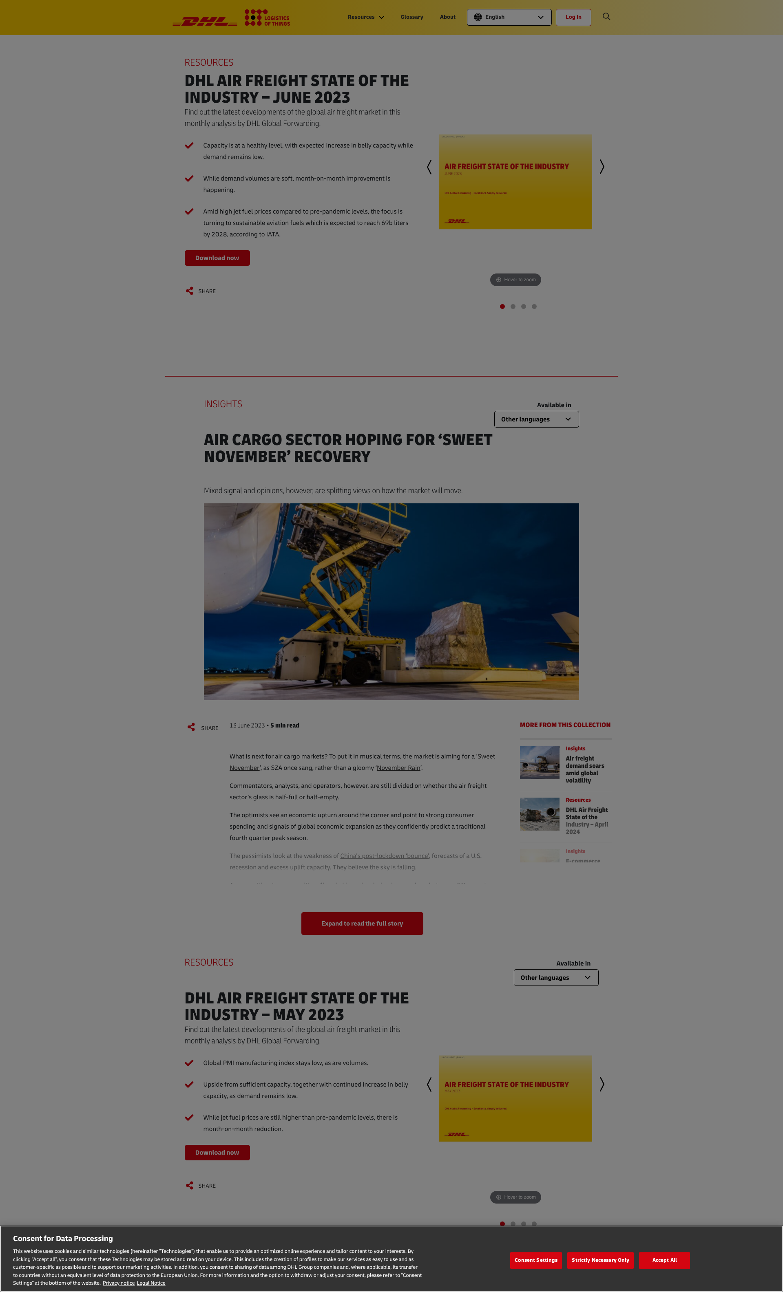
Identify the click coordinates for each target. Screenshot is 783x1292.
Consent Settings (536, 1260)
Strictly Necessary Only (600, 1260)
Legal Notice (151, 1283)
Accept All (664, 1260)
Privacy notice (119, 1283)
